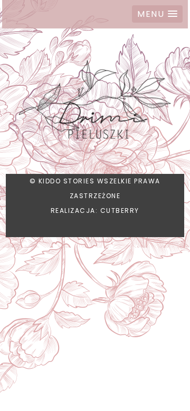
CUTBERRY (119, 210)
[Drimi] (94, 101)
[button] (157, 14)
